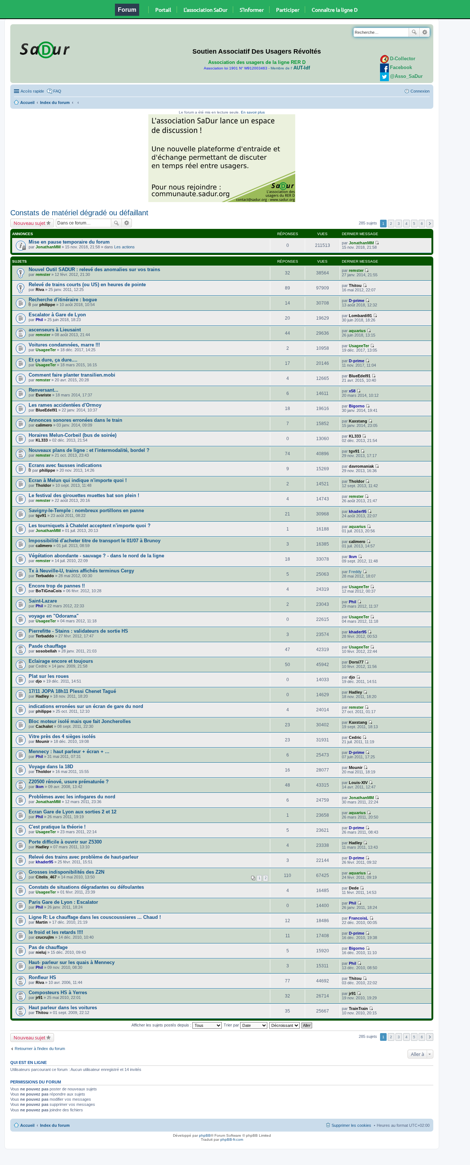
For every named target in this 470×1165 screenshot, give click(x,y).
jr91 (39, 997)
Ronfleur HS (42, 977)
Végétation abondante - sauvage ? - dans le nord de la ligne (96, 555)
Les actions (124, 247)
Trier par (232, 1025)
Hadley (42, 696)
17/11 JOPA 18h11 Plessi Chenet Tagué (72, 691)
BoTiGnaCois (49, 591)
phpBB (205, 1135)
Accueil (27, 102)
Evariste (43, 395)
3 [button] (399, 224)
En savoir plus (253, 112)
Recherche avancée (425, 32)
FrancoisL (358, 918)
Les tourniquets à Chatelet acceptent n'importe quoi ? (90, 525)
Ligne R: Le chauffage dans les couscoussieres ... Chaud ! (95, 917)
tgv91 (354, 451)
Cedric (355, 737)
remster (43, 274)
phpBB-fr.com (231, 1139)
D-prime (356, 300)
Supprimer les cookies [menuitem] (351, 1125)
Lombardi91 (360, 315)
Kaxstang (358, 421)
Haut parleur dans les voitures (63, 1007)
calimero (44, 425)
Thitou (355, 285)
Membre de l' (290, 68)
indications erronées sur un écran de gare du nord (86, 706)
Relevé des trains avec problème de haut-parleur (83, 857)
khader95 (357, 511)
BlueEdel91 (359, 376)
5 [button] (414, 224)
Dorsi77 (356, 662)
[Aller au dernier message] (377, 243)
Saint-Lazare (43, 601)
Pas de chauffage (48, 947)
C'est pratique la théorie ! (57, 827)
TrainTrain (358, 1008)
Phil (39, 319)
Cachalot (44, 726)
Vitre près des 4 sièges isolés (62, 736)
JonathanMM (48, 247)
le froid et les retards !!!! (56, 932)
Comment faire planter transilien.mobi (72, 375)
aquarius (357, 330)
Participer (287, 9)
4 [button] (406, 224)
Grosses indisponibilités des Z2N (66, 872)
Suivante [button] (429, 223)
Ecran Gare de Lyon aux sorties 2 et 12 (72, 812)
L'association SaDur (205, 9)
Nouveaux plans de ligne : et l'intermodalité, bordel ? (89, 450)
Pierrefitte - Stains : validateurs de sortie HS (78, 631)
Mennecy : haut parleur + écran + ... (69, 751)
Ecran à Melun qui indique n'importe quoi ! (78, 480)
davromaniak (361, 466)
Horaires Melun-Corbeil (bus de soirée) (72, 435)
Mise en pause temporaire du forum (69, 242)
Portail (163, 9)
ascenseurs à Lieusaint (55, 329)
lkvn (353, 556)
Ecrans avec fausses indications (65, 465)
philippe (47, 304)
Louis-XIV (358, 782)
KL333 (42, 440)
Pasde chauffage (47, 646)
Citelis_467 (46, 877)
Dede (354, 888)
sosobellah (46, 651)
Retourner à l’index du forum (40, 1048)
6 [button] (422, 224)
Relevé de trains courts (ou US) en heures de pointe (87, 284)
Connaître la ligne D (335, 9)
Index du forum (55, 102)
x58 (352, 391)
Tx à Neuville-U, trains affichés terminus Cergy (81, 570)
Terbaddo (45, 575)
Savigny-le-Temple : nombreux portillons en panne (86, 510)
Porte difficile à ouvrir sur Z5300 (65, 842)
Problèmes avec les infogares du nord (72, 796)
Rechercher (414, 32)
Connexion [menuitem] (420, 91)
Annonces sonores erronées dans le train (75, 420)
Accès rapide (32, 91)
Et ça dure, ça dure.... (53, 360)
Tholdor (43, 485)
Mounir (42, 741)
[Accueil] (43, 48)
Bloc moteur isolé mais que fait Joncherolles (80, 721)
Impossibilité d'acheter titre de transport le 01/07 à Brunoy (94, 540)
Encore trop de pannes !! (57, 586)
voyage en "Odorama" (54, 616)
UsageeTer (46, 350)
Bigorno (357, 406)
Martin (42, 922)
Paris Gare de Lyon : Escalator (63, 902)
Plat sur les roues (49, 676)
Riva (40, 289)
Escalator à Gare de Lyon (57, 314)
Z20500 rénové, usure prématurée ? (69, 781)
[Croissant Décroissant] (284, 1025)
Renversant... (43, 390)
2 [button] (391, 224)
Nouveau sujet (30, 223)
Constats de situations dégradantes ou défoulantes (86, 887)
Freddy (355, 571)
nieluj (41, 952)
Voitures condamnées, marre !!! (64, 345)
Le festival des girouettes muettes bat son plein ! (84, 495)
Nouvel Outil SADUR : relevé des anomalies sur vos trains (94, 269)
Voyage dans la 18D (51, 766)
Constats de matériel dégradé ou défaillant (79, 213)
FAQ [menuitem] (57, 91)
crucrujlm (45, 937)
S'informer (252, 9)
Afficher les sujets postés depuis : (161, 1025)
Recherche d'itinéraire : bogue (63, 299)
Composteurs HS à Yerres (58, 992)
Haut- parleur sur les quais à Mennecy (72, 962)
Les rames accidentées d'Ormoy (65, 405)
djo (39, 681)
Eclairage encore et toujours (61, 661)
